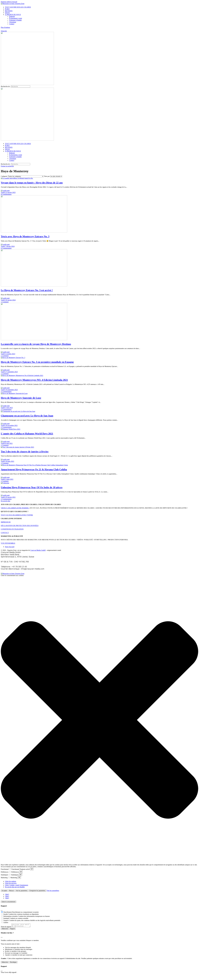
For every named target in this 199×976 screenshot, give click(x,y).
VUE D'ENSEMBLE (8, 543)
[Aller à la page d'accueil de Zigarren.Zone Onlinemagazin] (12, 3)
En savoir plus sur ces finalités (15, 887)
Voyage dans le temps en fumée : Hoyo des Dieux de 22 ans (32, 182)
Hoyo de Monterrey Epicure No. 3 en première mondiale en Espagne (37, 362)
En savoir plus (5, 501)
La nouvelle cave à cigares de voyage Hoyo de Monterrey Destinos (36, 344)
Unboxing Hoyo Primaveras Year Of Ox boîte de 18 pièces (31, 487)
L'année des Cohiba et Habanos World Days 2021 (27, 433)
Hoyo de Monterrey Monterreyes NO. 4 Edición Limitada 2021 (34, 380)
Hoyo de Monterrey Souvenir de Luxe (21, 397)
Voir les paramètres (21, 890)
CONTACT (5, 533)
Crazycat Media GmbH (38, 550)
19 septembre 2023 (11, 390)
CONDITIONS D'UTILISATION (12, 529)
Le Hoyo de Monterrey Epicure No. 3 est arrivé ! (27, 290)
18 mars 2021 (9, 461)
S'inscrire (4, 31)
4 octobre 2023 (10, 354)
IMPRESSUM (5, 522)
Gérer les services (10, 883)
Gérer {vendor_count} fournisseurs (16, 885)
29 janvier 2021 (10, 497)
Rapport (12, 928)
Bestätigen (13, 962)
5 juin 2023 (9, 407)
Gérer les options (10, 881)
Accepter (4, 890)
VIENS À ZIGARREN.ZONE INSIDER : (15, 508)
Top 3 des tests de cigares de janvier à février (25, 451)
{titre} (7, 894)
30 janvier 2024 (10, 300)
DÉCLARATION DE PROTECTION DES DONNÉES (19, 525)
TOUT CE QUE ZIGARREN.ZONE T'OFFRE (17, 515)
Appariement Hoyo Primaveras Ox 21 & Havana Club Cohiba (34, 469)
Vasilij (3, 192)
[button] (99, 720)
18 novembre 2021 (11, 425)
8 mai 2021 (9, 443)
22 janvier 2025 (10, 192)
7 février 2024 (10, 246)
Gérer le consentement (8, 902)
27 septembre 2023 (11, 372)
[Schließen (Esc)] (1, 910)
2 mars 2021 (9, 479)
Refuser (11, 890)
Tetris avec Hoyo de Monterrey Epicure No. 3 (25, 236)
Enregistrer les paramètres (37, 890)
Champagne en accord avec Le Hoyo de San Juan (27, 415)
